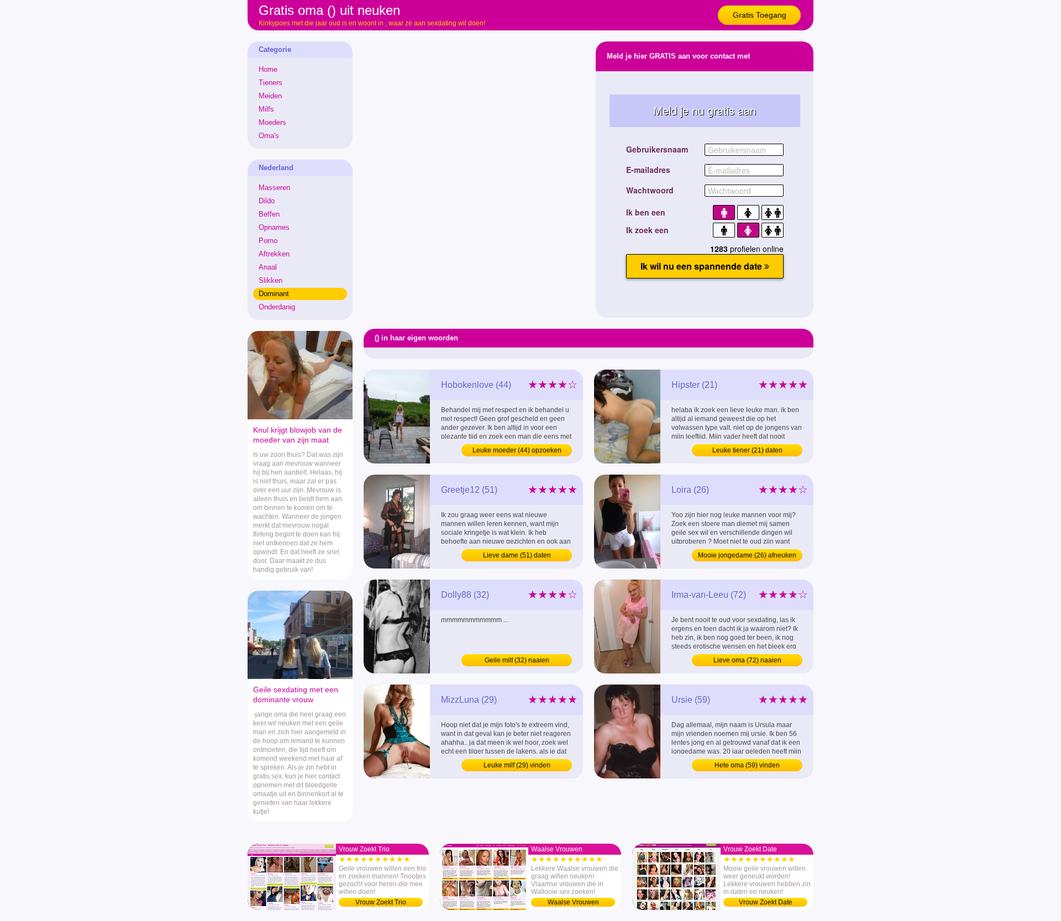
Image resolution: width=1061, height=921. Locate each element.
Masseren (274, 187)
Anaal (268, 267)
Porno (268, 240)
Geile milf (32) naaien (517, 660)
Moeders (272, 122)
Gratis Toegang (759, 14)
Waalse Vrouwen (573, 902)
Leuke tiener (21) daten (747, 450)
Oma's (269, 135)
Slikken (270, 280)
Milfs (266, 109)
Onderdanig (277, 307)
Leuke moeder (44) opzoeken (516, 450)
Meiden (270, 96)
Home (268, 69)
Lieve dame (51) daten (517, 555)
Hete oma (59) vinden (747, 765)
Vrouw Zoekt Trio (380, 902)
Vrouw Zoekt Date (765, 902)
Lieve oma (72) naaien (747, 660)
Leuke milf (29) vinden (517, 765)
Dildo (267, 201)
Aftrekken (274, 254)
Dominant (274, 294)
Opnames (274, 227)
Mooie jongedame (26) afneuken (747, 555)
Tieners (270, 82)
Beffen (269, 214)
